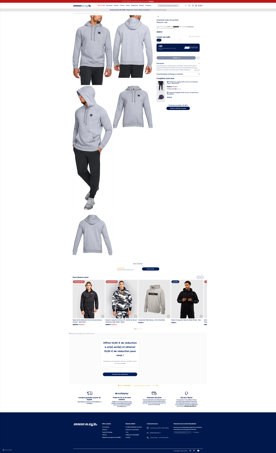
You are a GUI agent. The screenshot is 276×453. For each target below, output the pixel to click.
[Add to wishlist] (198, 58)
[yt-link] (197, 450)
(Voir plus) (197, 70)
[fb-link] (193, 450)
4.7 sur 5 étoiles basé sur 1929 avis (142, 385)
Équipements (134, 5)
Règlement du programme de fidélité (111, 437)
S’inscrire (104, 429)
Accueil (74, 13)
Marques (141, 5)
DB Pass (104, 435)
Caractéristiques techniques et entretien (170, 74)
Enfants (128, 5)
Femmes (122, 5)
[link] (178, 48)
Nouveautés (109, 5)
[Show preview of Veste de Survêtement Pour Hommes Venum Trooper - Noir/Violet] (102, 316)
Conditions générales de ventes (134, 427)
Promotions (148, 5)
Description (160, 63)
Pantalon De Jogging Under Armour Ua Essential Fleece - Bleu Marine (182, 82)
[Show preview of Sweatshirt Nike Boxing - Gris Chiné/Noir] (168, 316)
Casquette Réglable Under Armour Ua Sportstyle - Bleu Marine (183, 93)
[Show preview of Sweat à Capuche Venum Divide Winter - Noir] (201, 316)
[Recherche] (159, 5)
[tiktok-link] (201, 450)
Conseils (128, 437)
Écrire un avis (150, 269)
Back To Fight (101, 5)
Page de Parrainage (107, 432)
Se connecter (105, 427)
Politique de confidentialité (132, 435)
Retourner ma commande (132, 429)
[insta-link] (189, 450)
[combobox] (168, 5)
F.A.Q (127, 432)
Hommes (116, 5)
